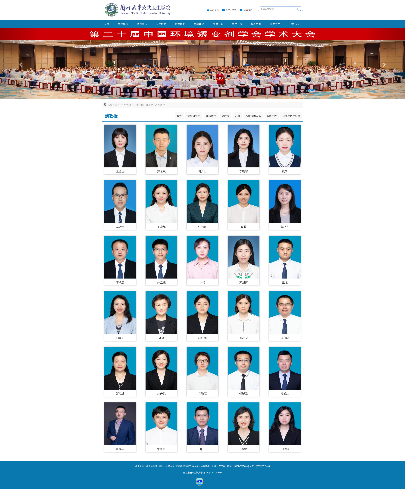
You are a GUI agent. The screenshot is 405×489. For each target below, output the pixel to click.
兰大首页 (214, 10)
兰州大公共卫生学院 (132, 104)
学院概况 (123, 24)
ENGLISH (231, 10)
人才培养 (161, 24)
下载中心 (294, 24)
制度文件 (275, 24)
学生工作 (237, 24)
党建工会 (218, 24)
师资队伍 (142, 24)
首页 (106, 24)
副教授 (161, 104)
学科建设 (199, 24)
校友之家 (256, 24)
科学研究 (180, 24)
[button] (384, 63)
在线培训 (247, 10)
